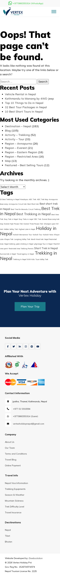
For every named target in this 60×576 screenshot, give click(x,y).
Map (8, 161)
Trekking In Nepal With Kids (24, 259)
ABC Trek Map (42, 199)
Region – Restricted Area (21, 156)
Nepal (8, 530)
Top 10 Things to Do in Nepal (24, 103)
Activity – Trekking (17, 135)
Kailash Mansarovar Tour (22, 235)
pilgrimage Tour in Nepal (43, 244)
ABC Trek (32, 199)
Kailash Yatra (48, 235)
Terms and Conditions (16, 453)
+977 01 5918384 (21, 408)
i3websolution (36, 558)
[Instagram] (25, 346)
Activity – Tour (14, 139)
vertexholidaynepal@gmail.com (28, 423)
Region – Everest (16, 148)
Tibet (7, 535)
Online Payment (13, 465)
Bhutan (8, 541)
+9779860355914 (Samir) (25, 416)
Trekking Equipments (15, 489)
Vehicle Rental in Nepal (20, 94)
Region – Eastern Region (21, 152)
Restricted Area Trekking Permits (21, 248)
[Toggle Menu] (53, 11)
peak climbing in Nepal (24, 244)
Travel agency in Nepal (25, 254)
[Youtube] (37, 346)
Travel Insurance (13, 512)
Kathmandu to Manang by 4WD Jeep (29, 98)
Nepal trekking (9, 244)
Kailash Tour (37, 235)
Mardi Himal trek (37, 239)
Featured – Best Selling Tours (24, 165)
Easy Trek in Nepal (11, 219)
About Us (9, 442)
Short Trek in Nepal (46, 248)
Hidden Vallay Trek (11, 229)
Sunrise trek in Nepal (8, 254)
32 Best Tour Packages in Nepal (26, 107)
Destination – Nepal (18, 126)
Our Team (10, 447)
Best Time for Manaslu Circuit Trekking (26, 209)
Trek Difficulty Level (14, 506)
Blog (8, 130)
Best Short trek (33, 204)
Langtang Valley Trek (22, 239)
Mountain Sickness (14, 500)
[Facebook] (7, 346)
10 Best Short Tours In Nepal (24, 111)
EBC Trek (37, 219)
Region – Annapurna (18, 143)
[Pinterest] (31, 346)
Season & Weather (14, 494)
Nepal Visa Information (16, 483)
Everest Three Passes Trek (33, 224)
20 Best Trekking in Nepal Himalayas (14, 199)
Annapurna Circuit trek (18, 204)
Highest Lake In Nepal (27, 229)
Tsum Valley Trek (41, 259)
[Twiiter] (13, 346)
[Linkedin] (19, 346)
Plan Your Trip (30, 306)
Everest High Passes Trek (13, 224)
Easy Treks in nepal (26, 219)
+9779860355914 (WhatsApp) (28, 3)
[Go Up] (51, 563)
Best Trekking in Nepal (33, 214)
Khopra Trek (8, 239)
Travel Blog (10, 459)
